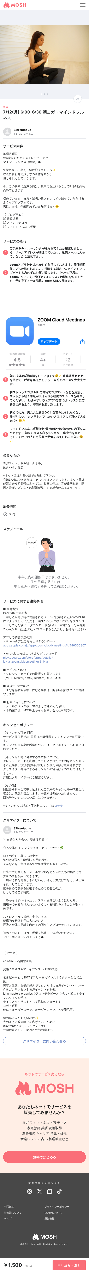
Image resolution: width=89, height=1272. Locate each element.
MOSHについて (53, 1212)
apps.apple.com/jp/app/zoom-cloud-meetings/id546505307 (44, 645)
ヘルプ (8, 1218)
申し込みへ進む (69, 1265)
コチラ (58, 805)
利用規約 (9, 1206)
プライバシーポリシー (56, 1206)
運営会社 (49, 1218)
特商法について (13, 1212)
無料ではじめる (44, 1157)
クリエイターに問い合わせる (44, 1041)
